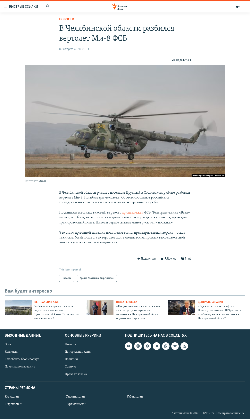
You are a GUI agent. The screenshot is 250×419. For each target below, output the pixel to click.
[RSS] (184, 346)
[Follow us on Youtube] (128, 346)
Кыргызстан (13, 404)
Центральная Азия (47, 302)
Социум (70, 366)
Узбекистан (135, 396)
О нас (8, 344)
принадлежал (133, 212)
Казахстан (12, 396)
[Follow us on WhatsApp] (166, 346)
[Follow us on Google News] (175, 346)
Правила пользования (20, 366)
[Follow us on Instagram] (138, 346)
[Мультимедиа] (238, 6)
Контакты (11, 352)
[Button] (181, 60)
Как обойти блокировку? (22, 359)
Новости (66, 19)
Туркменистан (76, 404)
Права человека (126, 302)
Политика (72, 359)
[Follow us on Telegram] (156, 346)
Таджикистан (75, 396)
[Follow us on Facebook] (147, 346)
